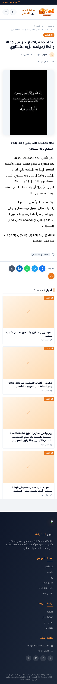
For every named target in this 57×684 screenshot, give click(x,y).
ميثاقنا (50, 611)
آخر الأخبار (40, 26)
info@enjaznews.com (38, 645)
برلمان (50, 571)
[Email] (12, 268)
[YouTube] (36, 658)
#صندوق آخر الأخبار (40, 254)
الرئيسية (51, 26)
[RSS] (28, 658)
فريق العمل (47, 616)
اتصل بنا (49, 627)
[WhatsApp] (27, 268)
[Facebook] (42, 268)
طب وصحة (47, 593)
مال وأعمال (47, 582)
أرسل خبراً (48, 622)
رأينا (51, 577)
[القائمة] (6, 12)
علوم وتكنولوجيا (46, 587)
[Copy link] (51, 276)
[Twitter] (35, 268)
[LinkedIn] (19, 268)
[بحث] (13, 12)
